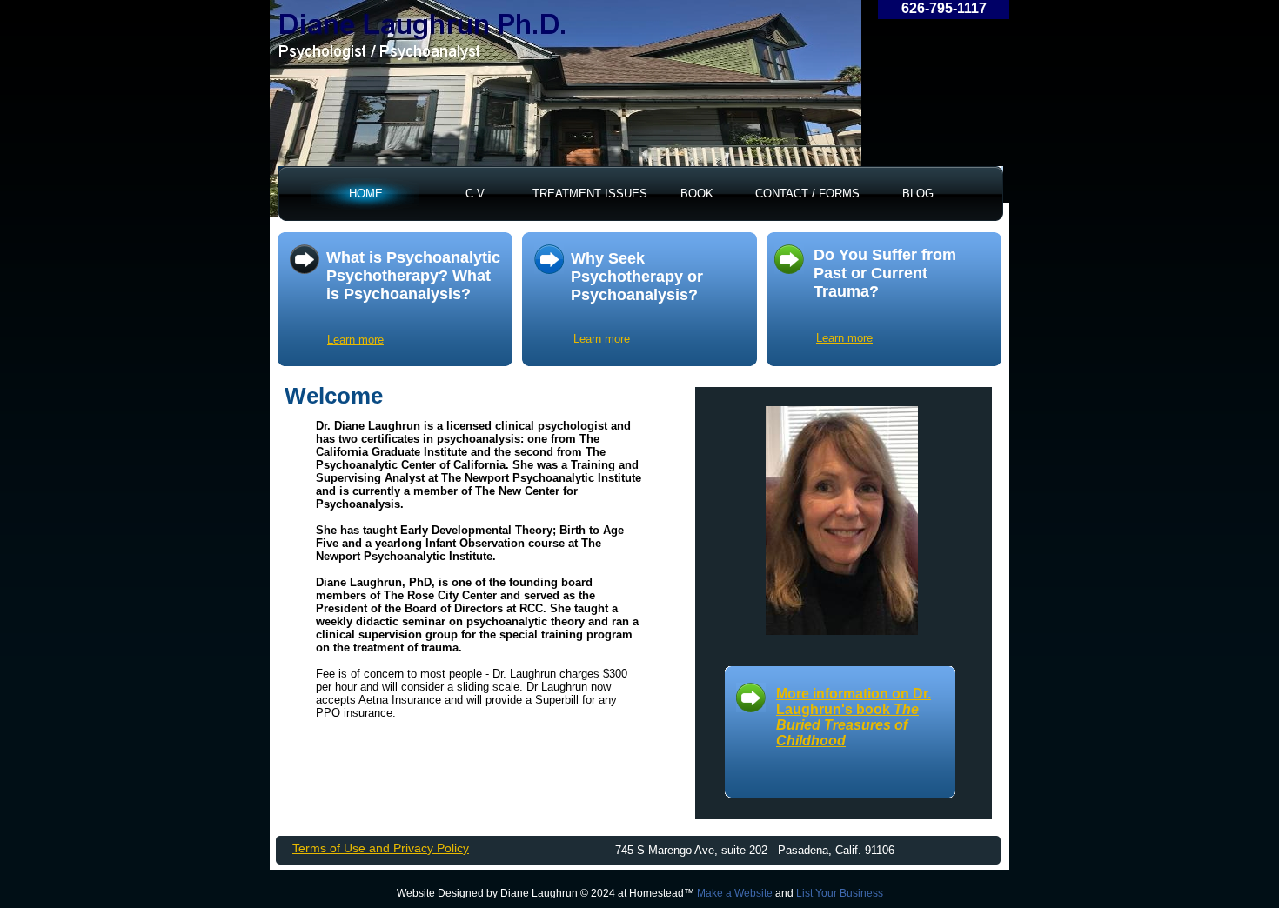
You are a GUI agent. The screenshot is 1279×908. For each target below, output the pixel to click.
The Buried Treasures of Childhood (847, 725)
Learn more (601, 338)
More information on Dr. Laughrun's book (853, 701)
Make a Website (735, 893)
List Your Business (839, 893)
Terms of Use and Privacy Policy (380, 848)
